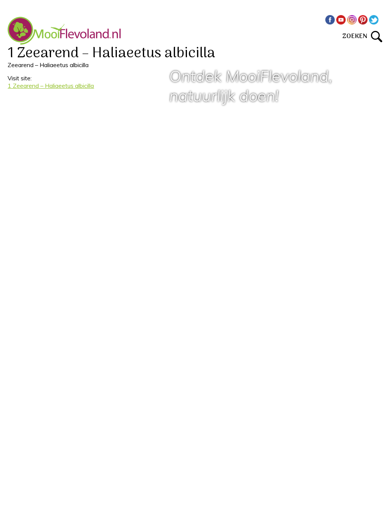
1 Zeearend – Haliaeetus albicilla (51, 85)
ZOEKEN (356, 36)
